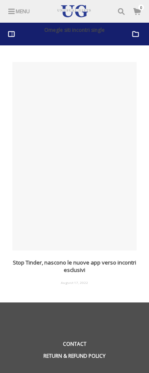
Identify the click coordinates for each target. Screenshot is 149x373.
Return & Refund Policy (74, 355)
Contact (75, 343)
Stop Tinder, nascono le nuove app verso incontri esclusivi (74, 266)
